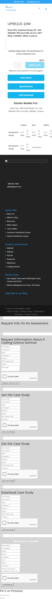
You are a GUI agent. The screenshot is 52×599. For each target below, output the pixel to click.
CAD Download (26, 95)
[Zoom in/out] (1, 595)
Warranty (19, 314)
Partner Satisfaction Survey (17, 236)
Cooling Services (13, 266)
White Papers (12, 225)
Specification (26, 86)
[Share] (6, 595)
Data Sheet (26, 77)
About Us (10, 214)
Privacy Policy (26, 311)
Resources (11, 221)
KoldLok (10, 252)
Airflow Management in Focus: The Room (23, 285)
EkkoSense (11, 263)
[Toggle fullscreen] (3, 595)
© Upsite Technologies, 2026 (17, 308)
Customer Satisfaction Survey (18, 232)
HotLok (10, 255)
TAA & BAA (39, 311)
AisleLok (10, 248)
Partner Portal (31, 314)
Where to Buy (12, 217)
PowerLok (11, 259)
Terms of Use (13, 311)
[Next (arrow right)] (3, 598)
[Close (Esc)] (8, 595)
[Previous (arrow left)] (1, 598)
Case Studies (12, 229)
